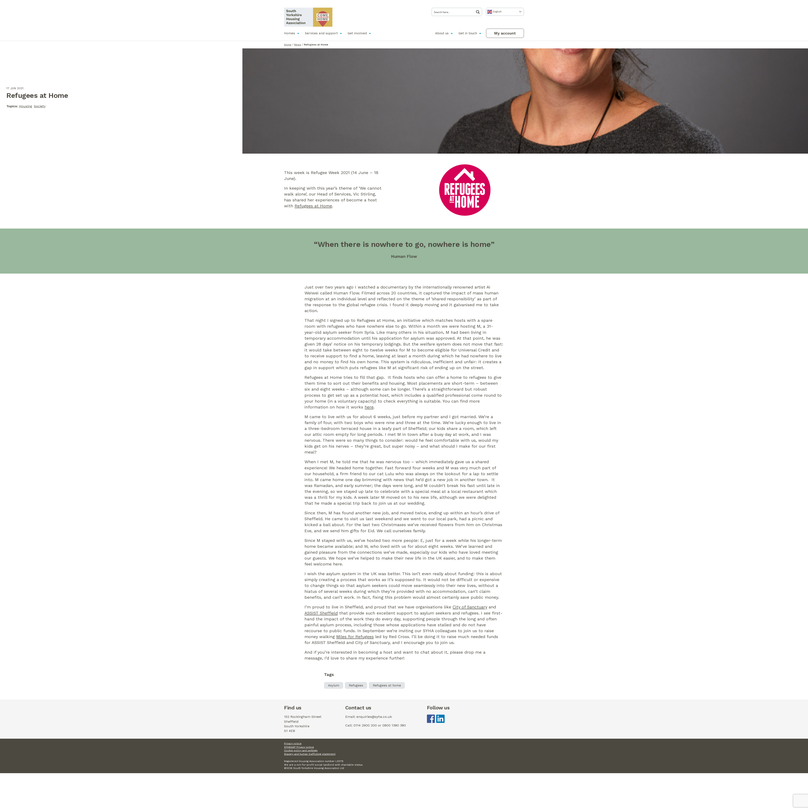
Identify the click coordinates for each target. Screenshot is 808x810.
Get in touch (467, 33)
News (297, 44)
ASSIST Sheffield (321, 613)
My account (505, 33)
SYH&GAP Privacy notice (299, 747)
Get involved (357, 33)
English (497, 11)
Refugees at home (387, 685)
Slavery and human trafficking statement (309, 754)
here (369, 407)
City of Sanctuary (470, 606)
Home (287, 44)
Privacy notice (293, 743)
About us (442, 33)
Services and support (321, 33)
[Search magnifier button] (479, 12)
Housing (25, 106)
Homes (289, 33)
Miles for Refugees (355, 636)
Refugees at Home (313, 205)
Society (39, 106)
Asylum (333, 685)
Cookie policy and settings (301, 750)
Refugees (356, 685)
